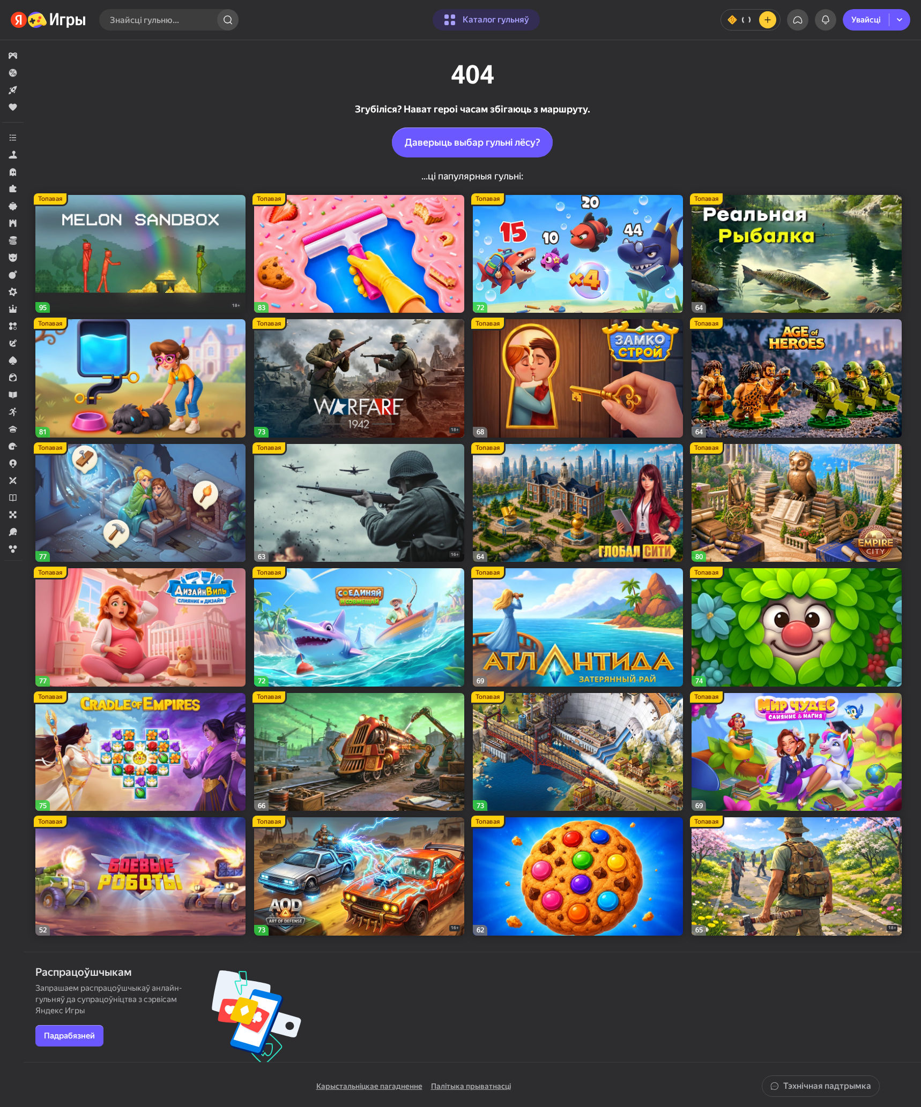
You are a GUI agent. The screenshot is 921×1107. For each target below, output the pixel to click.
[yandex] (48, 20)
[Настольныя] (13, 514)
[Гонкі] (13, 446)
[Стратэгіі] (13, 223)
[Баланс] (751, 20)
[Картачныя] (13, 360)
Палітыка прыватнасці (471, 1086)
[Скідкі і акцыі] (13, 72)
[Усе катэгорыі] (13, 137)
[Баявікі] (13, 274)
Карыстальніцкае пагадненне (369, 1086)
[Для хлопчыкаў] (13, 257)
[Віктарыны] (13, 429)
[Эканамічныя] (13, 240)
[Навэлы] (13, 497)
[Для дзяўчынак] (13, 377)
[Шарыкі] (13, 549)
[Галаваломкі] (13, 189)
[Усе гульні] (13, 55)
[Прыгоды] (13, 343)
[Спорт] (13, 531)
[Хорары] (13, 171)
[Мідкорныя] (13, 291)
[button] (13, 55)
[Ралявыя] (13, 309)
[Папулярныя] (13, 107)
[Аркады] (13, 411)
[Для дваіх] (13, 480)
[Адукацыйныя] (13, 394)
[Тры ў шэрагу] (13, 326)
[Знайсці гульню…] (228, 20)
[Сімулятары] (13, 154)
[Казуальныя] (13, 206)
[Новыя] (13, 90)
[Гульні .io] (13, 463)
